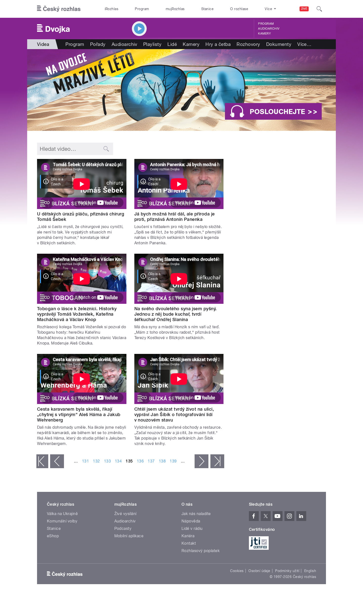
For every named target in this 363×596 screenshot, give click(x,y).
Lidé (172, 44)
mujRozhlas (175, 9)
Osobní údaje (259, 571)
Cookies (236, 571)
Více (304, 44)
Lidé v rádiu (192, 528)
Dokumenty (278, 44)
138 (162, 461)
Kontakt (189, 543)
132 (96, 461)
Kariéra (188, 536)
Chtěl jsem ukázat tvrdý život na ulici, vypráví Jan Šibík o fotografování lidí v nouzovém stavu (174, 414)
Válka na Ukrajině (62, 513)
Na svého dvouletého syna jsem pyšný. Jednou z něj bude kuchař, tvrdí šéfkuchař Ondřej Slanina (175, 314)
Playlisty (152, 44)
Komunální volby (62, 521)
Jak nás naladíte (196, 513)
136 (140, 461)
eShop (53, 536)
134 (118, 461)
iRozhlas (112, 9)
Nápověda (191, 521)
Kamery (264, 33)
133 (107, 461)
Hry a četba (218, 44)
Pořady (98, 44)
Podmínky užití (287, 571)
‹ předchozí (57, 461)
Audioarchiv (268, 28)
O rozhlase (239, 9)
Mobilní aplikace (129, 536)
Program (142, 9)
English (310, 571)
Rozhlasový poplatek (201, 550)
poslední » (217, 461)
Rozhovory (248, 44)
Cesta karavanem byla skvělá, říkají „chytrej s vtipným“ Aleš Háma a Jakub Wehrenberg (79, 414)
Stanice (207, 9)
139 (173, 461)
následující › (201, 461)
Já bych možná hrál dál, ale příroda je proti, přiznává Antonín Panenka (174, 216)
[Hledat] (319, 9)
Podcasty (123, 528)
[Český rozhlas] (59, 9)
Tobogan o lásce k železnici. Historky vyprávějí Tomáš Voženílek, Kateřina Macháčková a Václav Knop (77, 314)
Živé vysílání (125, 513)
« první (42, 461)
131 (85, 461)
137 (151, 461)
